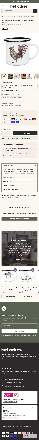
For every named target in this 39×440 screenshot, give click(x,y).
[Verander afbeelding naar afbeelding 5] (30, 76)
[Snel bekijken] (15, 270)
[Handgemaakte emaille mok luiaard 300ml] (10, 275)
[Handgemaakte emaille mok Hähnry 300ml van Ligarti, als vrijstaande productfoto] (19, 52)
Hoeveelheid (6, 129)
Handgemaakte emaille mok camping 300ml (27, 289)
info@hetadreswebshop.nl (14, 379)
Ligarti (7, 25)
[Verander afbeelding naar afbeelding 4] (23, 76)
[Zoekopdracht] (35, 11)
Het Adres (16, 426)
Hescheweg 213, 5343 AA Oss (14, 386)
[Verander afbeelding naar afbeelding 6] (36, 76)
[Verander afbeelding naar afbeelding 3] (17, 76)
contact (15, 197)
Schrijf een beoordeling (19, 218)
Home (3, 16)
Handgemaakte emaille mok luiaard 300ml (9, 289)
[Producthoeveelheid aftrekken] (3, 133)
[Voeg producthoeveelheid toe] (10, 133)
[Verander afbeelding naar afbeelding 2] (10, 76)
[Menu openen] (2, 6)
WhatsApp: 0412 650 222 (13, 383)
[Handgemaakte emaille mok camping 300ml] (27, 275)
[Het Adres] (19, 6)
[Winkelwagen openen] (36, 6)
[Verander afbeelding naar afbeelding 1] (4, 76)
